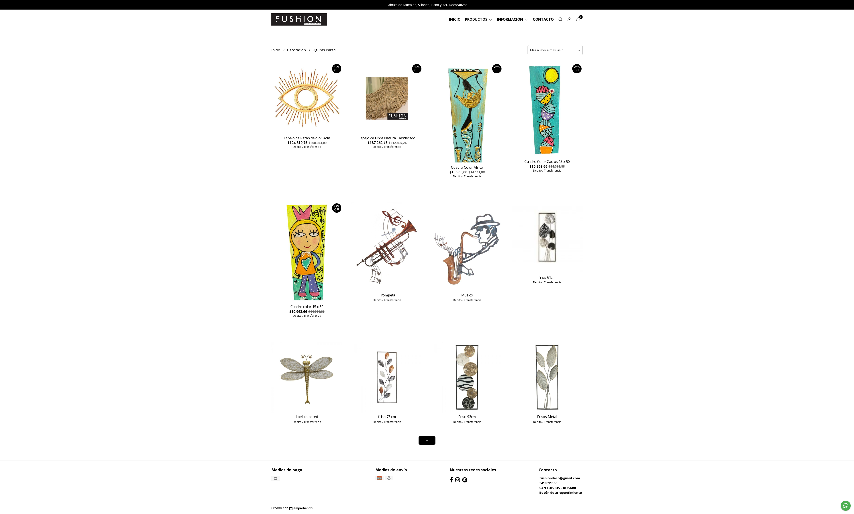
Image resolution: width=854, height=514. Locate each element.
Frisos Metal (547, 416)
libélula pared (307, 416)
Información (510, 19)
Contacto (543, 19)
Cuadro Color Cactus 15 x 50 (547, 161)
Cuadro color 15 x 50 (307, 306)
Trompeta (387, 295)
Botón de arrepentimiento (560, 492)
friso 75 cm (387, 416)
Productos (476, 19)
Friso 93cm (467, 416)
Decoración (297, 50)
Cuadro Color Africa (467, 167)
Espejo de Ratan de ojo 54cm (307, 138)
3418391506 (548, 483)
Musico (467, 295)
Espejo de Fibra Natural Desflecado (387, 138)
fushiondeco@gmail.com (559, 478)
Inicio (455, 19)
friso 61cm (547, 277)
